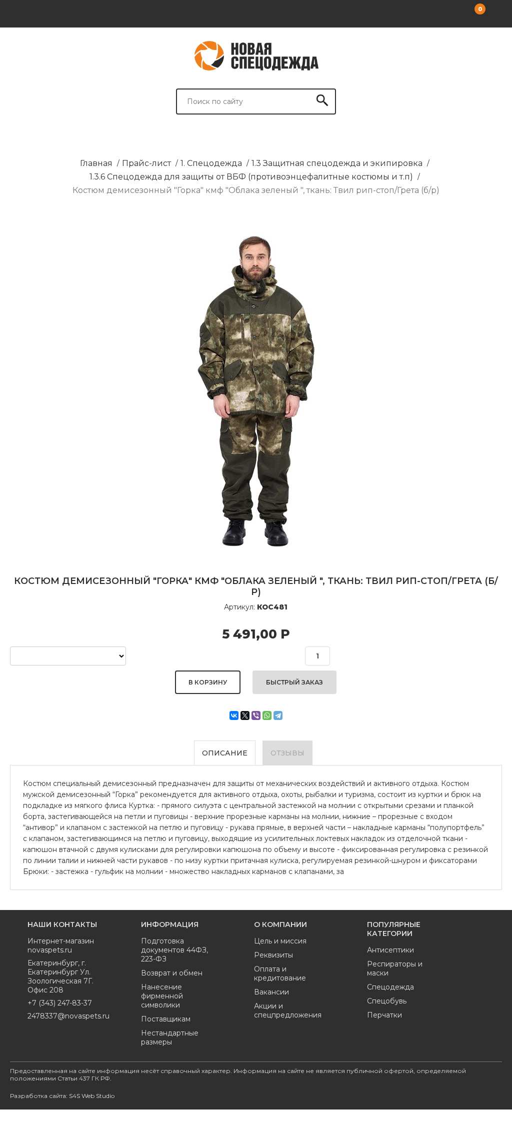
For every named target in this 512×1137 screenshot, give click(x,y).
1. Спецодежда (211, 163)
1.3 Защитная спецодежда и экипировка (337, 163)
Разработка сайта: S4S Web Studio (62, 1096)
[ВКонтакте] (234, 715)
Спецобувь (386, 1001)
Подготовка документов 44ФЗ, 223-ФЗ (174, 950)
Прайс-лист (146, 163)
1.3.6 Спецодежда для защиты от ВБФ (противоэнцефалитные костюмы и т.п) (251, 177)
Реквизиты (273, 955)
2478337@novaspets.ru (67, 1016)
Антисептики (390, 950)
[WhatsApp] (267, 715)
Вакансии (271, 992)
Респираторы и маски (394, 969)
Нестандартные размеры (169, 1037)
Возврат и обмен (171, 973)
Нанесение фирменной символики (162, 996)
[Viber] (256, 715)
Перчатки (384, 1015)
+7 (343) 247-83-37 (60, 1003)
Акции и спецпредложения (288, 1011)
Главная (96, 163)
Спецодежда (390, 987)
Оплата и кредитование (280, 973)
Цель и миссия (280, 941)
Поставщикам (165, 1019)
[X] (245, 715)
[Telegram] (278, 715)
